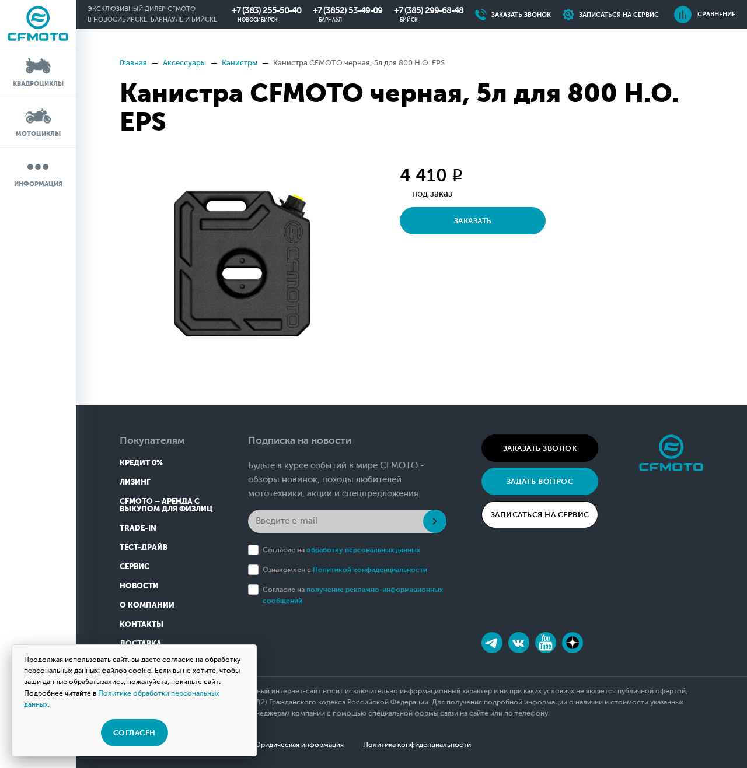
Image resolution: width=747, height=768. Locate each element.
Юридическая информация (298, 745)
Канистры (239, 62)
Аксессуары (184, 62)
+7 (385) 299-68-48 (428, 10)
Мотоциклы (38, 134)
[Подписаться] (434, 521)
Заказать (473, 220)
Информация (38, 184)
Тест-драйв (143, 547)
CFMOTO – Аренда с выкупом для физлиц (166, 505)
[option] (242, 263)
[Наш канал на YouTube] (545, 642)
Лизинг (135, 482)
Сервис (134, 566)
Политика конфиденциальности (417, 745)
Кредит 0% (141, 463)
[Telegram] (491, 642)
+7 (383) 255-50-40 (266, 10)
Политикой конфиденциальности (370, 570)
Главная (133, 62)
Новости (139, 586)
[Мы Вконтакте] (518, 642)
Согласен (134, 732)
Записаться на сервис (540, 514)
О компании (147, 605)
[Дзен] (572, 642)
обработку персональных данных (363, 550)
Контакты (141, 624)
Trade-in (138, 528)
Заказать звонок (540, 448)
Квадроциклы (38, 83)
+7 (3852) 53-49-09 (347, 10)
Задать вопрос (540, 481)
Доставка (141, 643)
